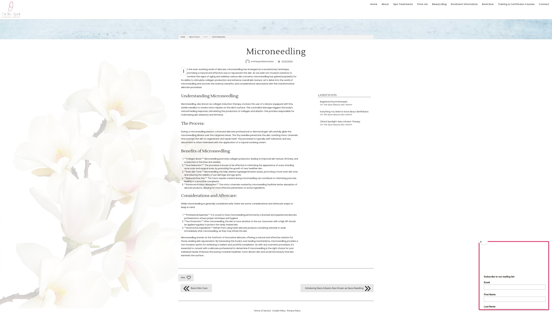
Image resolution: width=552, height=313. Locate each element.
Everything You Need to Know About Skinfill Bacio (344, 113)
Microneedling (218, 37)
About (385, 4)
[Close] (483, 242)
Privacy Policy (293, 310)
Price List (422, 4)
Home (373, 4)
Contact (544, 4)
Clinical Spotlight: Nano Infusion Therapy (340, 123)
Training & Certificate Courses (516, 4)
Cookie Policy (278, 310)
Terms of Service (262, 310)
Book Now (488, 4)
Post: (206, 37)
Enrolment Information (464, 4)
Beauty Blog (439, 4)
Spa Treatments (403, 4)
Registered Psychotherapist (336, 103)
